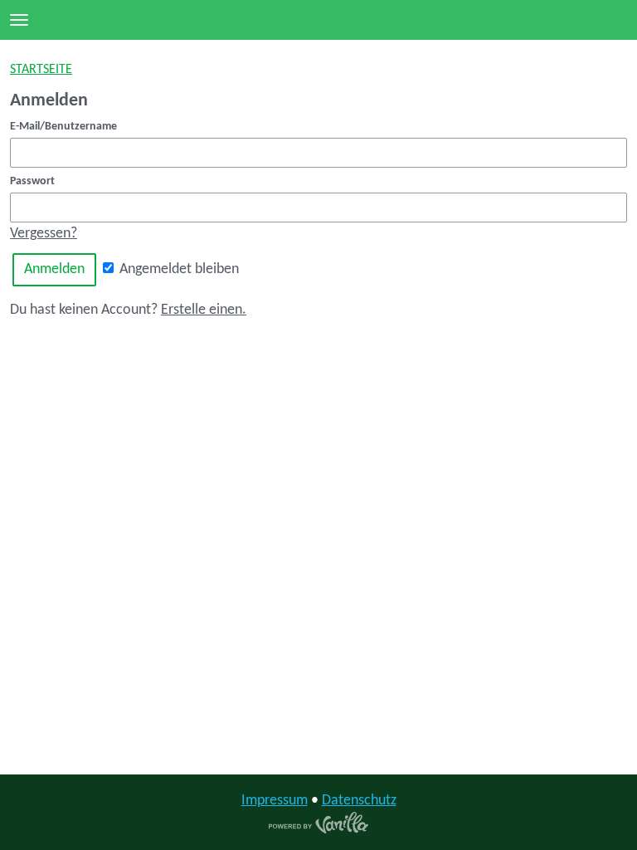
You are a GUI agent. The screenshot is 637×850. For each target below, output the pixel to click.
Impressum (274, 800)
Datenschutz (359, 800)
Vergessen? (43, 234)
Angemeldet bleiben (177, 269)
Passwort (32, 181)
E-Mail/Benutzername (63, 126)
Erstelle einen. (203, 310)
